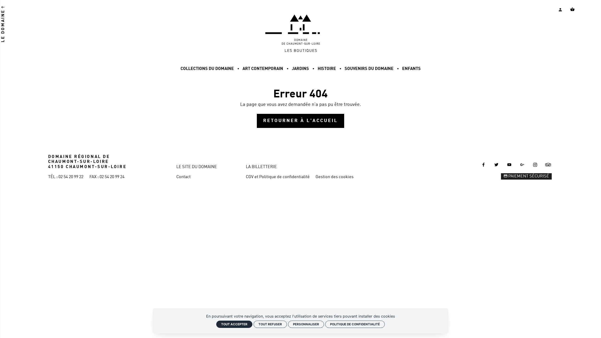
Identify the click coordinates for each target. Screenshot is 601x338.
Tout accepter (234, 324)
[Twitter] (496, 164)
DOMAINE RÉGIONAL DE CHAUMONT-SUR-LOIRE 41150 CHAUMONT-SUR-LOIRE (87, 162)
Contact (183, 177)
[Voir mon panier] (572, 9)
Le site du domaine (196, 167)
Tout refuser (270, 324)
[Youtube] (509, 164)
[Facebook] (483, 164)
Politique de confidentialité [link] (355, 324)
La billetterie (261, 167)
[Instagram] (535, 164)
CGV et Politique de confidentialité (278, 177)
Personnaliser (306, 324)
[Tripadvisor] (548, 164)
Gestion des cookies (335, 177)
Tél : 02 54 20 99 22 (65, 177)
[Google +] (522, 164)
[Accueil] (300, 50)
